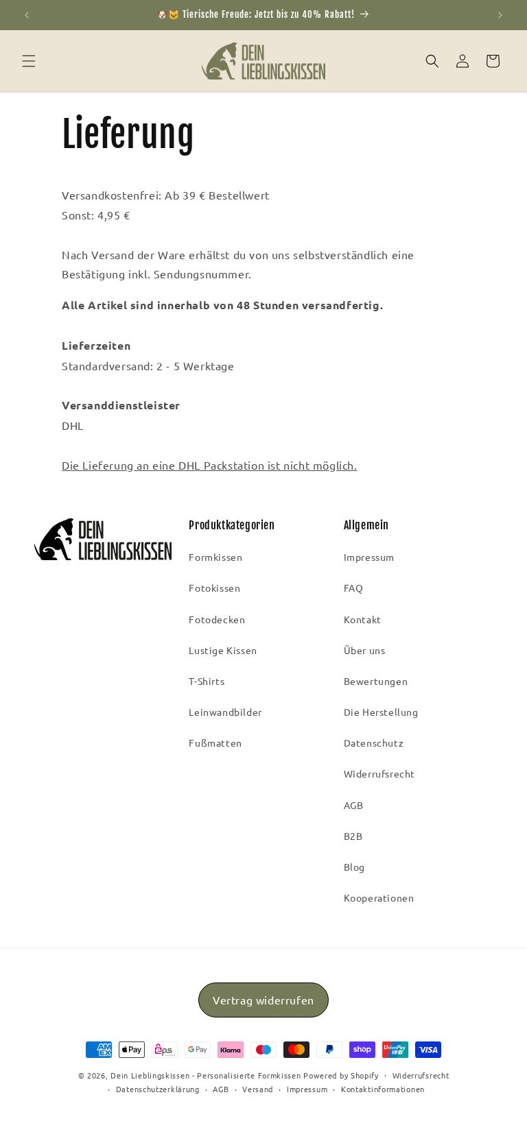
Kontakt (363, 619)
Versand (257, 1088)
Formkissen (215, 557)
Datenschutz (374, 742)
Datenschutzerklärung (158, 1088)
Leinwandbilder (225, 712)
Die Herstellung (381, 712)
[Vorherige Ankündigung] (27, 15)
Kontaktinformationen (383, 1088)
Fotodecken (217, 619)
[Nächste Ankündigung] (500, 15)
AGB (354, 805)
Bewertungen (376, 681)
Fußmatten (215, 742)
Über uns (365, 650)
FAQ (354, 587)
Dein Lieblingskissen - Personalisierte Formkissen (205, 1075)
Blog (354, 866)
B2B (353, 836)
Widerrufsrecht (379, 773)
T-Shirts (206, 681)
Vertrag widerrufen (263, 1000)
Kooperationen (379, 897)
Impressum (369, 557)
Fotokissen (214, 587)
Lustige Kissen (223, 650)
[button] (29, 61)
